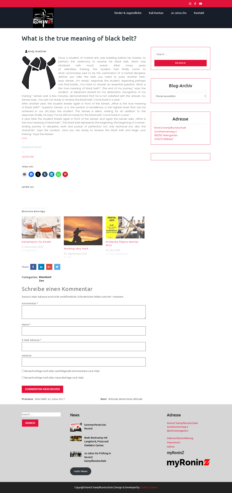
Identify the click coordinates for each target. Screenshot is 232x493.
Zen (41, 280)
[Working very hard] (83, 230)
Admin (171, 446)
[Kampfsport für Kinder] (41, 227)
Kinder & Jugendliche (127, 12)
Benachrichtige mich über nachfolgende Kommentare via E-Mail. (62, 371)
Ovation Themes (149, 487)
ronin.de (28, 156)
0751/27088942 (163, 139)
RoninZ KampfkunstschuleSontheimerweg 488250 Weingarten (170, 131)
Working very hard (76, 248)
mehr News (80, 471)
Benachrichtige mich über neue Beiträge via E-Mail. (54, 377)
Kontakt (199, 12)
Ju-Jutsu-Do (178, 12)
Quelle (24, 138)
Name (26, 324)
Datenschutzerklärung (180, 438)
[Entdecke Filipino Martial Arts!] (125, 227)
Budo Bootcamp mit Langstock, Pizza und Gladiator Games (96, 441)
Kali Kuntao (156, 12)
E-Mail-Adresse (31, 340)
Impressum (173, 442)
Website (27, 355)
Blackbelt (45, 277)
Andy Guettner (36, 51)
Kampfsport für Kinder (36, 242)
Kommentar (30, 303)
